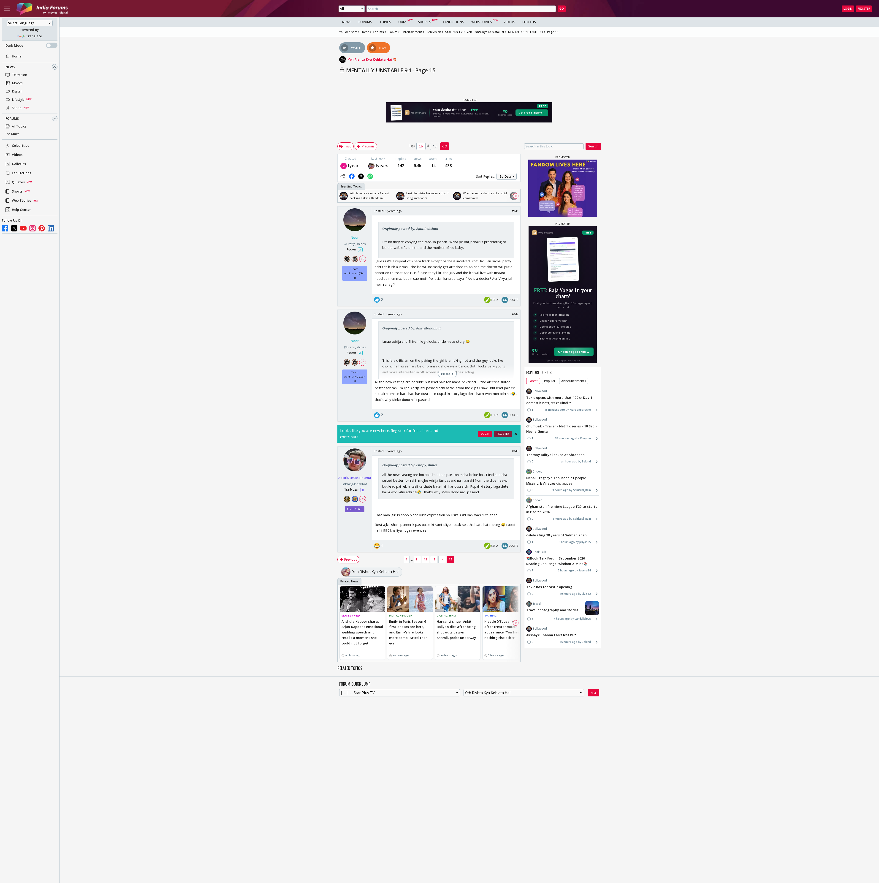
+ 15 (362, 499)
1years (354, 165)
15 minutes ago (554, 410)
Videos (17, 155)
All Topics (19, 126)
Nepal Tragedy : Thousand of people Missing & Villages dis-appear (556, 481)
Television (19, 75)
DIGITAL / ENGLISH (400, 615)
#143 (515, 451)
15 (450, 559)
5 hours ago (567, 542)
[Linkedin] (51, 228)
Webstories (481, 22)
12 (425, 559)
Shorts (17, 191)
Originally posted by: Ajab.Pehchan (410, 228)
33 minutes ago (565, 438)
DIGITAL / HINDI (446, 615)
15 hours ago (568, 642)
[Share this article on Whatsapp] (370, 176)
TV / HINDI (490, 615)
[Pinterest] (41, 228)
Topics (385, 22)
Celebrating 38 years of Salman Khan (556, 535)
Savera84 (584, 571)
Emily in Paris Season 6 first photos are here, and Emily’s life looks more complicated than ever (408, 632)
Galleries (19, 164)
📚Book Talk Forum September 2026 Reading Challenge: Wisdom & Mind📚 (556, 561)
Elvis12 (586, 594)
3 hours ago (560, 490)
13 (433, 559)
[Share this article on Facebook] (352, 176)
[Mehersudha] (343, 165)
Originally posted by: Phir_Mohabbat (411, 328)
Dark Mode (14, 45)
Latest (533, 381)
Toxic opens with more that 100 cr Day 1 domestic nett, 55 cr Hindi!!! (559, 400)
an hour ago (569, 462)
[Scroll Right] (515, 196)
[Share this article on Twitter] (361, 176)
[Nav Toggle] (7, 8)
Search (593, 146)
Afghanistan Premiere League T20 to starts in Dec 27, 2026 (561, 509)
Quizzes (18, 182)
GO (561, 9)
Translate (34, 36)
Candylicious (583, 619)
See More (12, 134)
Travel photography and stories (552, 610)
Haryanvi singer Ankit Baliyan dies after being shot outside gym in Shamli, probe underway (456, 629)
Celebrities (20, 146)
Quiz (402, 22)
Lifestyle (18, 99)
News (10, 67)
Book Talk (539, 552)
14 (442, 559)
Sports (17, 108)
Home (16, 56)
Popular (550, 381)
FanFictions (453, 22)
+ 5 (362, 259)
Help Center (21, 210)
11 (417, 559)
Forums (12, 118)
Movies (17, 83)
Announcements (573, 381)
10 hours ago (568, 594)
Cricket (537, 471)
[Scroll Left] (342, 196)
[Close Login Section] (516, 434)
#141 (515, 211)
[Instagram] (32, 228)
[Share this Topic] (342, 176)
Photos (529, 22)
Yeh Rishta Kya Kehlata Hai (370, 59)
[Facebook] (5, 228)
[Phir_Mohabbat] (371, 165)
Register (864, 9)
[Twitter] (14, 228)
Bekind (586, 462)
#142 (515, 314)
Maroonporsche (580, 410)
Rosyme (585, 438)
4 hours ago (560, 519)
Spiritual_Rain (582, 490)
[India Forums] (42, 8)
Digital (17, 91)
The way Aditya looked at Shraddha (555, 455)
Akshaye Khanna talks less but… (552, 635)
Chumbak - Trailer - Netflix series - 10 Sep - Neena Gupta (561, 429)
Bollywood (540, 391)
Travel (537, 604)
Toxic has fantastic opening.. (550, 587)
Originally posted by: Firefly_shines (410, 465)
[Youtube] (23, 228)
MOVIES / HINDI (351, 615)
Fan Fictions (21, 173)
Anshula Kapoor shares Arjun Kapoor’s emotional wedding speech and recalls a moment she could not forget (362, 632)
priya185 (585, 542)
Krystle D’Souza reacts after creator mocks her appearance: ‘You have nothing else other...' (504, 629)
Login (848, 9)
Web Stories (21, 200)
